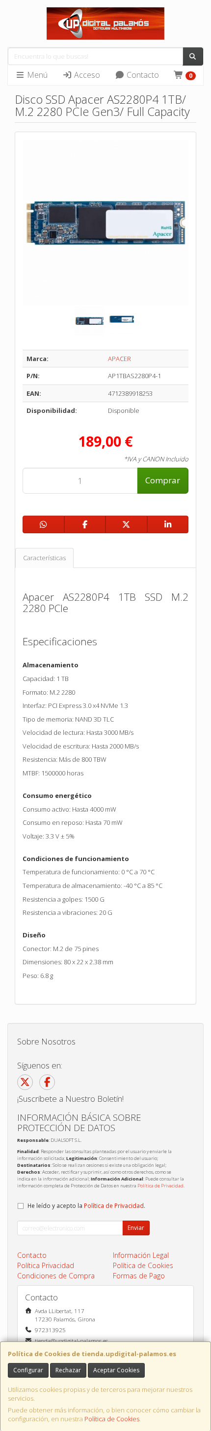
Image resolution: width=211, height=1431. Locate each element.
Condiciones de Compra (56, 1275)
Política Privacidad (45, 1265)
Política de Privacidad (160, 1185)
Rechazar (68, 1370)
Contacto (142, 74)
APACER (119, 358)
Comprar (162, 480)
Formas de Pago (139, 1275)
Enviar (136, 1228)
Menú (36, 74)
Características (44, 557)
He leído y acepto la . (86, 1205)
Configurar (28, 1370)
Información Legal (141, 1255)
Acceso (86, 74)
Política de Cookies (111, 1418)
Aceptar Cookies (116, 1370)
